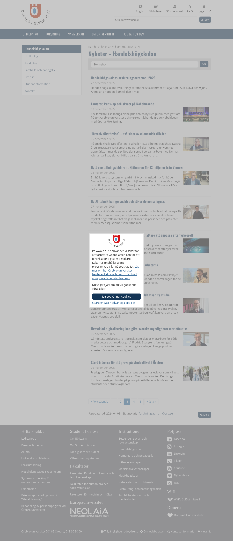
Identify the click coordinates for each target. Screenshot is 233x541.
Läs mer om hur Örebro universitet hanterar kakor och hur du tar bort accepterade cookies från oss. (115, 272)
